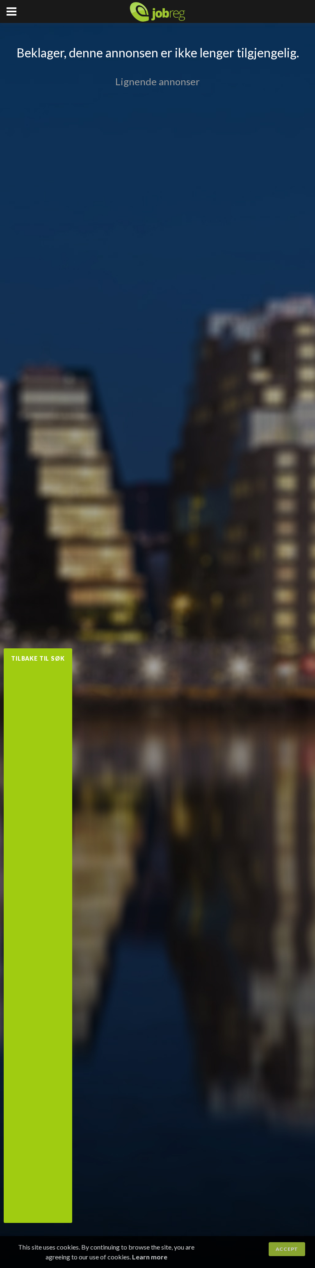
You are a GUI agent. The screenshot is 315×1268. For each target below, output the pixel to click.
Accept (287, 1249)
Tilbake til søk (38, 658)
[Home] (157, 12)
